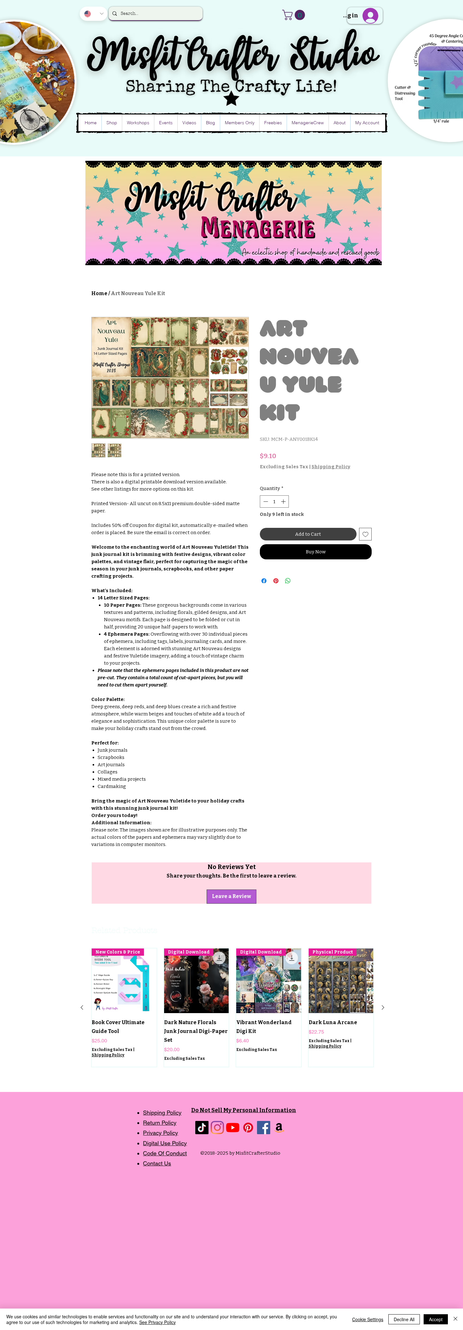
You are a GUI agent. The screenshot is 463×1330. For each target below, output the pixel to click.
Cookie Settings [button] (367, 1319)
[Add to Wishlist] (365, 534)
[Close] (455, 1319)
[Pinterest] (248, 1127)
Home (99, 293)
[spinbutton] (274, 501)
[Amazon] (279, 1127)
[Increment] (284, 501)
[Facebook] (263, 1127)
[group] (232, 1008)
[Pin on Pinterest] (276, 581)
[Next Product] (383, 1007)
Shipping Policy (331, 467)
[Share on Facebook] (264, 581)
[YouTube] (232, 1127)
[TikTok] (202, 1127)
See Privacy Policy (157, 1322)
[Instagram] (217, 1127)
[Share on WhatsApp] (288, 581)
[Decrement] (265, 501)
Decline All (404, 1319)
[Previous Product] (82, 1007)
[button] (294, 15)
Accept (436, 1319)
